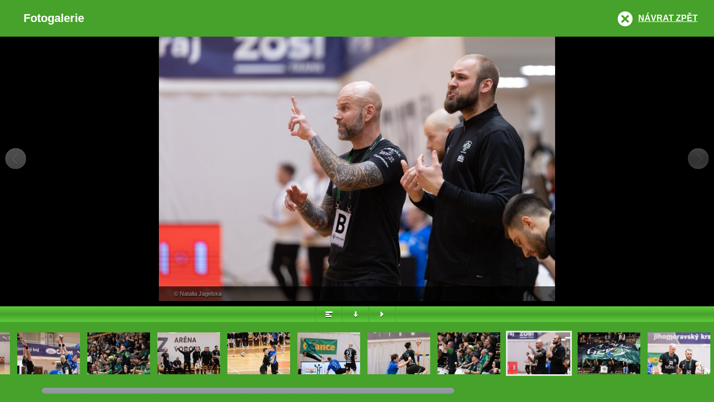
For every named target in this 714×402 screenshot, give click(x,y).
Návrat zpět (668, 18)
